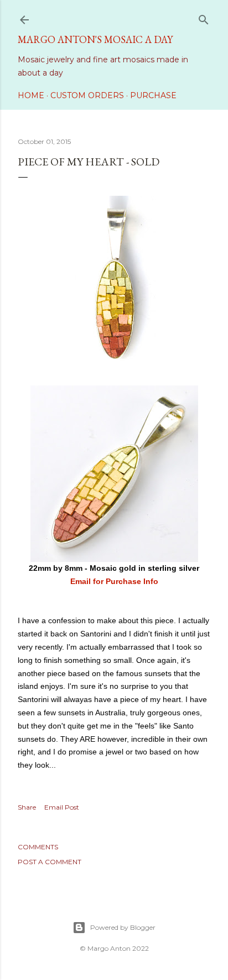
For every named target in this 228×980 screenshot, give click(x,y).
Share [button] (27, 807)
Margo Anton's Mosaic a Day (95, 39)
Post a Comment (49, 862)
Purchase (153, 95)
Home (31, 95)
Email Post (61, 807)
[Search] (203, 17)
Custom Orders (87, 95)
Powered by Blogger (123, 927)
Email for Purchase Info (114, 581)
